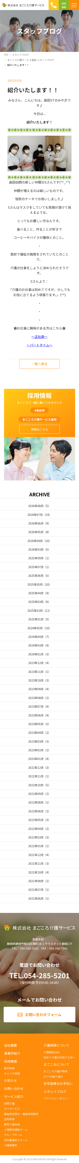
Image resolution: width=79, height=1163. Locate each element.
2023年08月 (36, 698)
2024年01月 (36, 654)
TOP (6, 54)
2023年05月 (36, 724)
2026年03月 (36, 549)
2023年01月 (36, 759)
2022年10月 (36, 785)
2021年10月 (36, 872)
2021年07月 (36, 890)
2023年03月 (36, 741)
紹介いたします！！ (18, 65)
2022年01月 (36, 846)
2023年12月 (36, 663)
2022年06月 (36, 811)
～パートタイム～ (39, 345)
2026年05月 (36, 532)
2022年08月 (36, 802)
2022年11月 (36, 776)
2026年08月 (36, 506)
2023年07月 (36, 706)
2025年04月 (36, 593)
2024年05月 (35, 628)
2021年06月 (36, 898)
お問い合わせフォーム (43, 1014)
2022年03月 (36, 837)
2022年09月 (36, 794)
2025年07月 (36, 567)
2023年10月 (36, 680)
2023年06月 (36, 715)
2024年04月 (36, 637)
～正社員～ (39, 336)
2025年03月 (36, 602)
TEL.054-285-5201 (39, 975)
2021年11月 (36, 863)
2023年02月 (36, 750)
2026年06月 (36, 523)
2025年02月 (35, 611)
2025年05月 (35, 584)
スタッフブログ (20, 54)
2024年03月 (36, 645)
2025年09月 (36, 558)
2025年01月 (36, 619)
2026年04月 (35, 541)
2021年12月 (36, 855)
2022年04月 (36, 829)
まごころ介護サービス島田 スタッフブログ (30, 60)
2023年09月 (36, 689)
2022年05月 (36, 820)
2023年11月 (36, 672)
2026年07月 (35, 515)
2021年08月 (36, 881)
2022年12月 (36, 768)
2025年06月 (36, 576)
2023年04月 (36, 733)
